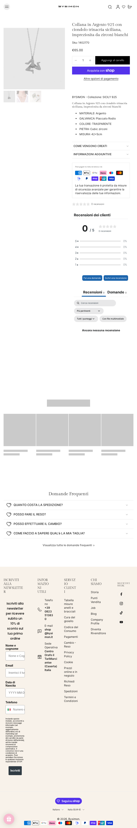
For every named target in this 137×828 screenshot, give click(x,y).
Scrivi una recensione (116, 278)
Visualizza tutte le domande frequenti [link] (67, 545)
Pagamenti (71, 637)
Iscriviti (15, 770)
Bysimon (73, 819)
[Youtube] (121, 622)
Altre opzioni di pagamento (101, 78)
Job (93, 608)
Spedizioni (71, 691)
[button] (112, 60)
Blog (94, 613)
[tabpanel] (101, 334)
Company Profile (97, 621)
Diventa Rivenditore (98, 631)
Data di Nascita (11, 684)
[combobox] (8, 709)
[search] (110, 6)
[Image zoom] (34, 58)
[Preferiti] (124, 7)
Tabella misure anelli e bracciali (69, 605)
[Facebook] (121, 594)
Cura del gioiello (69, 619)
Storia (95, 592)
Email (9, 665)
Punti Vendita (96, 600)
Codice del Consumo (71, 629)
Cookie (68, 662)
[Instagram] (121, 604)
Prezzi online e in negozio (70, 671)
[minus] (75, 60)
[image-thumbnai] (9, 96)
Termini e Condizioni (71, 699)
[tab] (117, 293)
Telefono (11, 702)
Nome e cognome (12, 647)
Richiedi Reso (69, 683)
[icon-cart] (129, 7)
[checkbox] (113, 319)
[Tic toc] (121, 613)
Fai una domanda (92, 278)
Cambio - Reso (70, 644)
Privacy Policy (69, 654)
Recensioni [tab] (94, 292)
